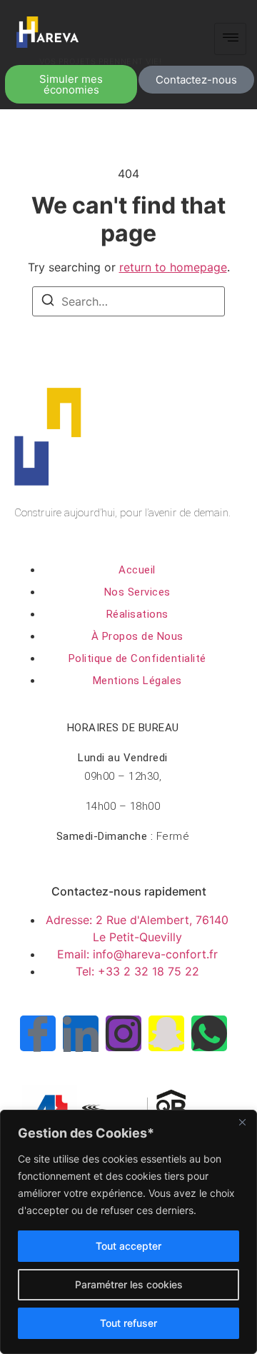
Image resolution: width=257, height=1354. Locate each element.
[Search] (47, 302)
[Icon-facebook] (38, 1033)
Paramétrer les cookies (129, 1284)
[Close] (242, 1121)
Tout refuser (128, 1323)
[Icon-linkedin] (81, 1033)
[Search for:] (128, 301)
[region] (128, 1232)
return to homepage (173, 267)
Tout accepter (128, 1246)
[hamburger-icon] (230, 39)
